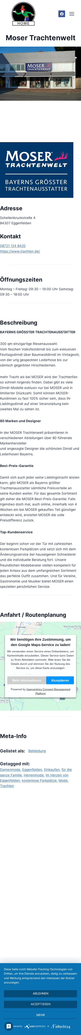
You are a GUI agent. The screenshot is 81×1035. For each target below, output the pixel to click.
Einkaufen (52, 770)
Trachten (7, 786)
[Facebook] (61, 13)
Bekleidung (37, 751)
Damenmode (10, 770)
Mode (63, 780)
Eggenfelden (32, 770)
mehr (40, 1015)
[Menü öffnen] (71, 14)
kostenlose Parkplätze (39, 780)
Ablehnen (40, 993)
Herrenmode (34, 775)
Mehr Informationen (26, 680)
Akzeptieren (60, 680)
